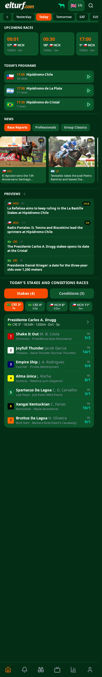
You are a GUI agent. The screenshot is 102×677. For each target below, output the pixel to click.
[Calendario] (7, 17)
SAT (82, 17)
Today (43, 17)
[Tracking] (41, 669)
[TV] (57, 669)
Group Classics (75, 127)
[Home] (8, 669)
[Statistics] (73, 669)
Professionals (45, 127)
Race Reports (17, 127)
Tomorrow (64, 17)
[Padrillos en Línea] (61, 5)
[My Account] (90, 669)
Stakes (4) (26, 293)
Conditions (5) (71, 293)
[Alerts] (24, 669)
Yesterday (23, 17)
